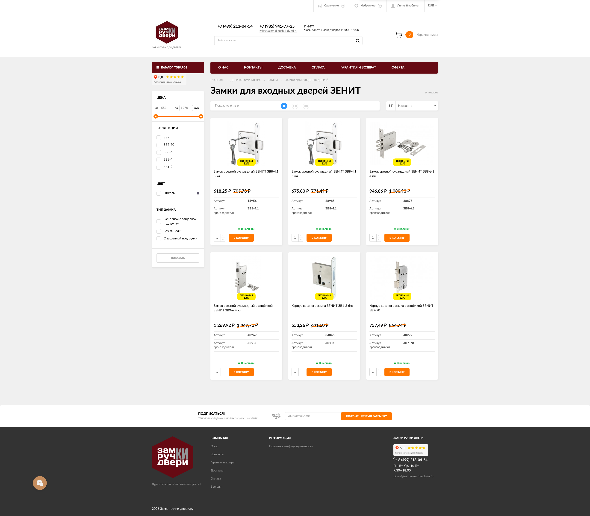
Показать (178, 258)
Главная (216, 80)
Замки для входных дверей (306, 80)
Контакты (253, 67)
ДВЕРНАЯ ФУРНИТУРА (245, 80)
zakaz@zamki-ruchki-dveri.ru (278, 31)
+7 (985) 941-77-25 (277, 26)
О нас (223, 67)
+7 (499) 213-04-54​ (235, 26)
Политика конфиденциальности (291, 446)
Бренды (216, 486)
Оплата (318, 67)
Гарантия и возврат (358, 67)
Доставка (287, 67)
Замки (273, 80)
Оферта (398, 67)
